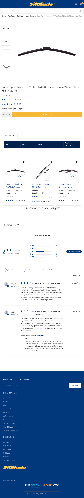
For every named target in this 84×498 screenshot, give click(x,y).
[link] (43, 257)
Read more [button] (40, 335)
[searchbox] (15, 270)
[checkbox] (56, 270)
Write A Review (74, 252)
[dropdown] (36, 270)
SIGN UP (75, 386)
